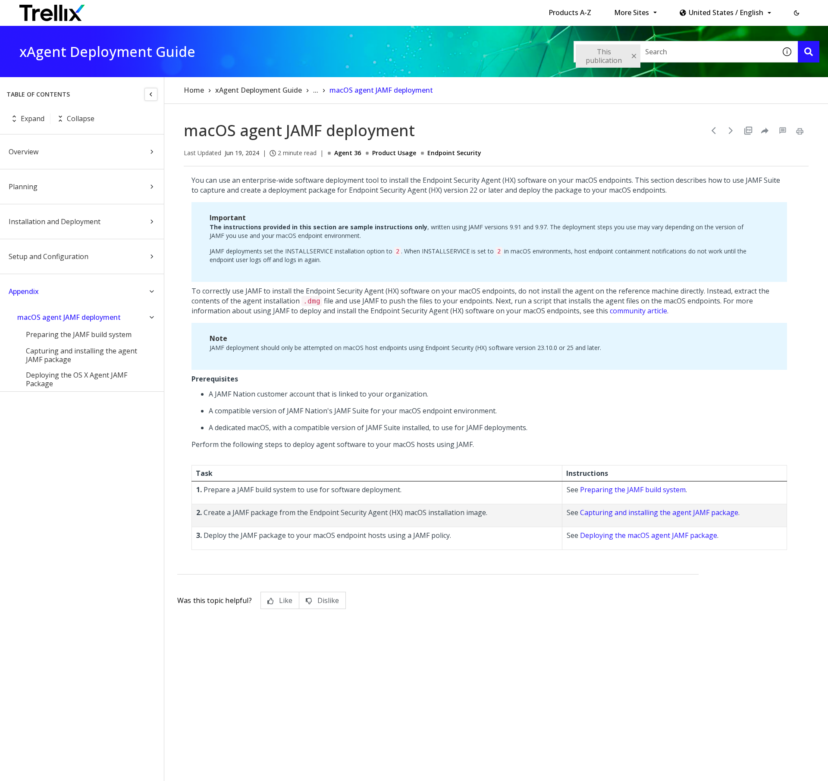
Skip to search (208, 10)
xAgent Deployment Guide (258, 90)
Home (194, 90)
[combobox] (675, 51)
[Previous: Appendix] (713, 130)
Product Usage (394, 153)
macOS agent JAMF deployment (69, 317)
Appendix (24, 291)
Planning (23, 186)
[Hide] (150, 94)
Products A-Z (570, 12)
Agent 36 (347, 153)
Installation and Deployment (54, 221)
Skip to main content (142, 10)
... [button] (315, 90)
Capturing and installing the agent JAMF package (81, 355)
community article (638, 311)
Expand (32, 118)
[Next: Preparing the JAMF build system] (731, 130)
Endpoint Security (454, 153)
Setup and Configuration (48, 256)
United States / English (726, 12)
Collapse (80, 118)
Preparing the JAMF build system (79, 334)
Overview (23, 151)
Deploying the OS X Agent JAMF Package (76, 379)
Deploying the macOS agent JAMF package (648, 535)
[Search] (808, 51)
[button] (796, 13)
